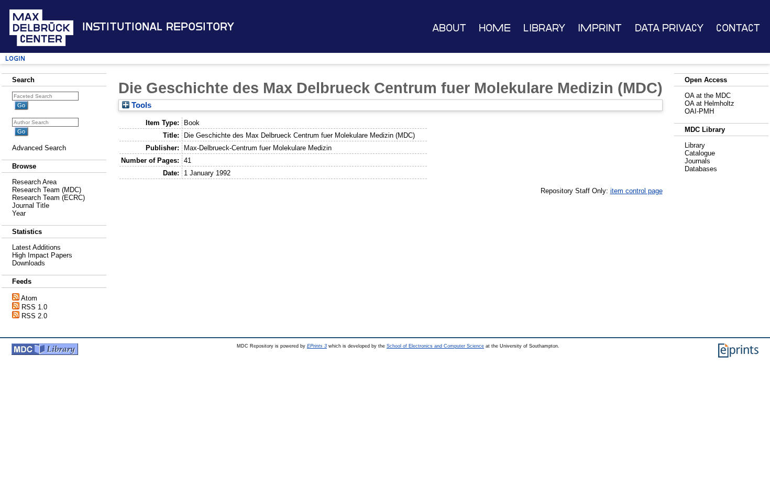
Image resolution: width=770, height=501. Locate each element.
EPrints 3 (317, 346)
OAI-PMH (699, 111)
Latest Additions (36, 247)
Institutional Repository (158, 26)
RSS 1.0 (34, 307)
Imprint (600, 28)
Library (544, 28)
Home (495, 28)
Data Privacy (669, 28)
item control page (636, 191)
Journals (697, 161)
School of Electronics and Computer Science (435, 346)
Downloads (28, 263)
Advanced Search (39, 148)
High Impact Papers (42, 255)
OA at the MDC (708, 95)
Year (19, 213)
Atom (29, 298)
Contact (738, 28)
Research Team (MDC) (46, 190)
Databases (701, 169)
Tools (140, 105)
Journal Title (30, 205)
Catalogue (700, 153)
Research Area (34, 182)
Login (15, 58)
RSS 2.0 (34, 316)
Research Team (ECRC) (48, 198)
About (449, 28)
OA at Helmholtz (709, 103)
